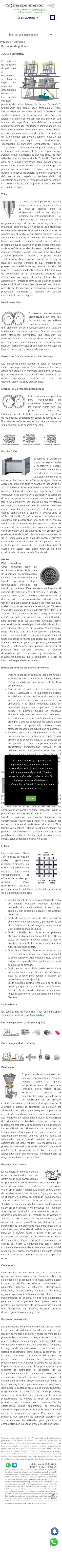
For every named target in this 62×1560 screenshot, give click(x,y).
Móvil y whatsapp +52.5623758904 (30, 9)
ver (28, 1015)
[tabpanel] (31, 10)
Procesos (5, 42)
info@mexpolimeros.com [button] (30, 12)
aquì (40, 788)
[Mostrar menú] (52, 17)
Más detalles (37, 1015)
